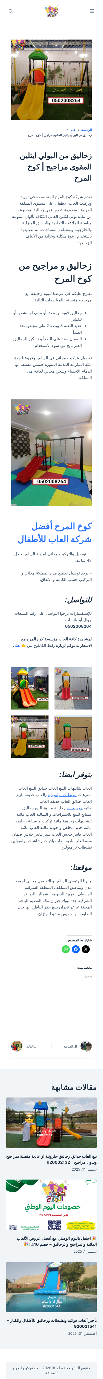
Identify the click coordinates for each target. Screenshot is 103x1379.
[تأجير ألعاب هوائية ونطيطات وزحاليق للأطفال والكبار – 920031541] (51, 1287)
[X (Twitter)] (61, 1009)
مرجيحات (74, 807)
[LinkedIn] (40, 1009)
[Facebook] (83, 1009)
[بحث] (10, 11)
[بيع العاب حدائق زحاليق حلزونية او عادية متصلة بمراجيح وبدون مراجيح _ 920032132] (51, 1122)
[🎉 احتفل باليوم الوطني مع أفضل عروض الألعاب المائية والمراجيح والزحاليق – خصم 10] (51, 1205)
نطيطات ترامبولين (60, 794)
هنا (17, 645)
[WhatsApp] (83, 1023)
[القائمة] (92, 11)
